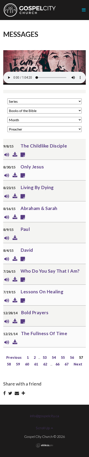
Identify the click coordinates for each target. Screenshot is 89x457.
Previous (14, 357)
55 (63, 357)
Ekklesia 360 (44, 445)
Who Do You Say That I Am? (50, 271)
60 (27, 364)
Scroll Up (43, 428)
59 (18, 364)
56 (72, 357)
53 (45, 357)
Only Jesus (32, 166)
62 (45, 364)
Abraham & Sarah (39, 208)
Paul (25, 229)
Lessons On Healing (42, 291)
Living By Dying (37, 187)
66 (58, 364)
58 (9, 364)
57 (81, 357)
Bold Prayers (34, 312)
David (27, 250)
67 (67, 364)
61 (36, 364)
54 (54, 357)
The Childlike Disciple (44, 145)
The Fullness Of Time (44, 333)
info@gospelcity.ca (44, 416)
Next (78, 364)
